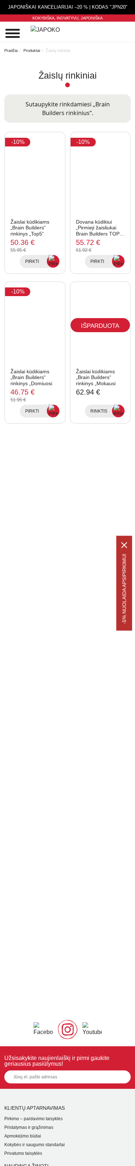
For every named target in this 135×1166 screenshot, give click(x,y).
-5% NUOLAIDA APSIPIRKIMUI (124, 589)
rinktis (98, 411)
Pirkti (32, 261)
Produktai (31, 50)
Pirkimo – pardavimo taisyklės (33, 1118)
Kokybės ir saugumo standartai (34, 1144)
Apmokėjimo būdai (22, 1136)
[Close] (124, 545)
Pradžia (11, 50)
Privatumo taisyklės (23, 1153)
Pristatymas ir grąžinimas (28, 1127)
